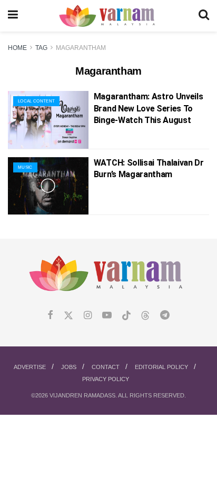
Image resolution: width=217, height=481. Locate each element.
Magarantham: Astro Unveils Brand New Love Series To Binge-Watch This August (148, 108)
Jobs (68, 367)
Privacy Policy (105, 379)
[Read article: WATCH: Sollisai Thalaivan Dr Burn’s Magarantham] (48, 185)
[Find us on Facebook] (50, 315)
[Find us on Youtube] (107, 315)
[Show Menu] (13, 16)
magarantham (81, 48)
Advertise (30, 367)
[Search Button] (204, 16)
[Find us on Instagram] (88, 315)
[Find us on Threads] (145, 316)
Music (25, 167)
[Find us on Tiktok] (126, 316)
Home (17, 48)
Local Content (36, 101)
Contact (106, 367)
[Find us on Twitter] (68, 315)
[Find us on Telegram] (165, 315)
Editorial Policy (161, 367)
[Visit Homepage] (108, 16)
